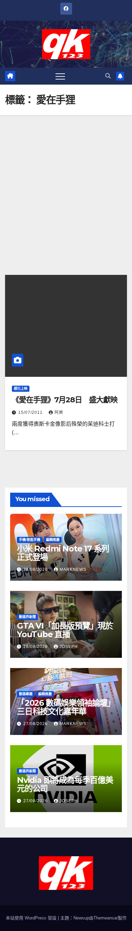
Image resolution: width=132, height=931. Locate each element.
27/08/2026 (36, 723)
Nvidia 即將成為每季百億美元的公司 (65, 784)
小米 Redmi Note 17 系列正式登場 (63, 553)
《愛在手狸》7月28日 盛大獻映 (64, 399)
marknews (73, 569)
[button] (108, 76)
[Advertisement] (66, 185)
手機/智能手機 (29, 540)
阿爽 (58, 412)
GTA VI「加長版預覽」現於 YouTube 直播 (65, 630)
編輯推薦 (53, 540)
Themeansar (105, 917)
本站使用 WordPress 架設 (32, 917)
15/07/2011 (31, 412)
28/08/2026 (36, 569)
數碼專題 (25, 694)
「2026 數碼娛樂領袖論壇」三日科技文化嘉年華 (66, 707)
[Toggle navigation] (60, 76)
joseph (69, 646)
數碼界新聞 (27, 617)
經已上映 (20, 388)
